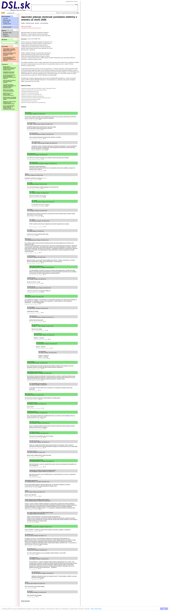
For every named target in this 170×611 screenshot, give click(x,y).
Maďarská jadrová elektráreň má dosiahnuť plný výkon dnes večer (33, 96)
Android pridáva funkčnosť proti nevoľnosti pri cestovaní (9, 81)
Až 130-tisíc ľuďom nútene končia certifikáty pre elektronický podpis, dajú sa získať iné (9, 59)
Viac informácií (96, 608)
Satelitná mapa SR (7, 26)
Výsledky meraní (7, 23)
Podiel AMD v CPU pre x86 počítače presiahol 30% (30, 93)
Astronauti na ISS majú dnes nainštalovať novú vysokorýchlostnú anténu (9, 102)
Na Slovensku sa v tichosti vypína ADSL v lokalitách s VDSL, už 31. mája (9, 49)
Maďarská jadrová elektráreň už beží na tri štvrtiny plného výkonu (9, 98)
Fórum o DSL (6, 21)
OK (164, 608)
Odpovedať (27, 119)
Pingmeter (5, 34)
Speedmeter (5, 32)
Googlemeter (6, 35)
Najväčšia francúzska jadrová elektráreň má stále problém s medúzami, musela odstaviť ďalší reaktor (39, 88)
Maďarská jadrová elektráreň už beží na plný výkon (30, 91)
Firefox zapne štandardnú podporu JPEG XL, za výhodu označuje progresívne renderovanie (9, 107)
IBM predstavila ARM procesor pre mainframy (8, 90)
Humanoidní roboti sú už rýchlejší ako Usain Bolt (8, 72)
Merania (10, 32)
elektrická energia (30, 23)
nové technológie (44, 23)
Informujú (23, 38)
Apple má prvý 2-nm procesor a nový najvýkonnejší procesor (8, 94)
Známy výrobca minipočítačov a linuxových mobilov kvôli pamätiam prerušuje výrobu (9, 68)
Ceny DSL (5, 18)
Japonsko (37, 23)
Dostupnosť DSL (7, 20)
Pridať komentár (25, 601)
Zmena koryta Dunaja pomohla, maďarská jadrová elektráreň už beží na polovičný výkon (9, 86)
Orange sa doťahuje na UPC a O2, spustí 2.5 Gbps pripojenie (9, 54)
